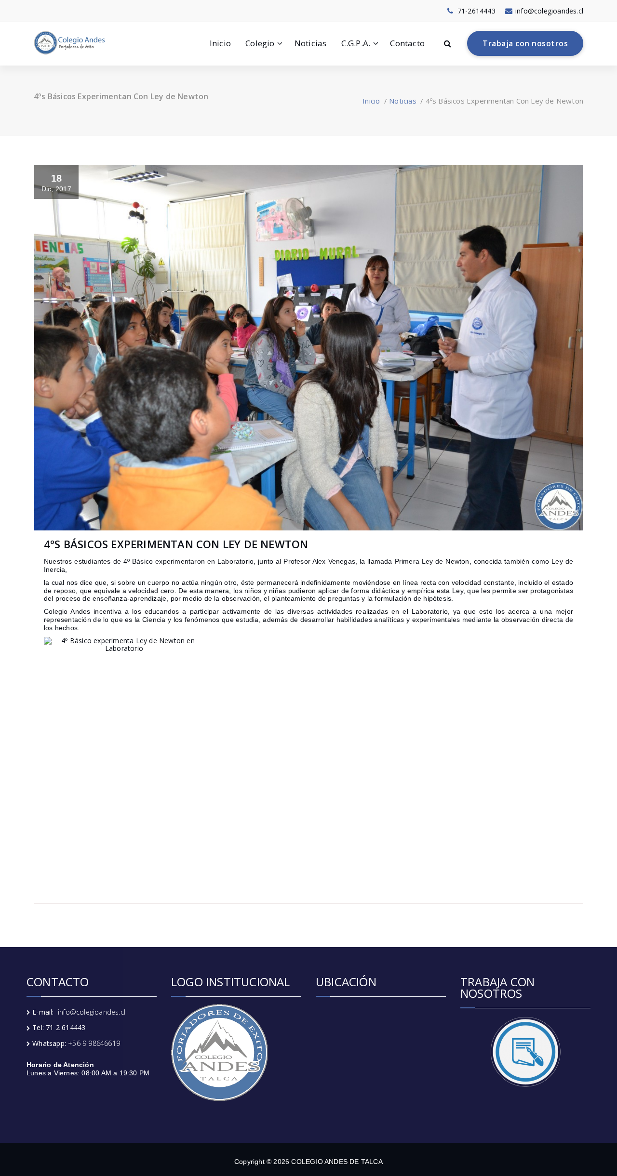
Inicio (220, 43)
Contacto (407, 43)
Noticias (311, 43)
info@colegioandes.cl (91, 1012)
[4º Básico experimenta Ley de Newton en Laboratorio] (308, 757)
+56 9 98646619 (94, 1043)
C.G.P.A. (356, 43)
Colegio (259, 43)
